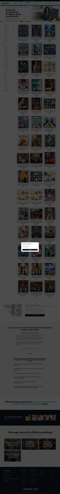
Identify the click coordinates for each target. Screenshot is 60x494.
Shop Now (30, 249)
